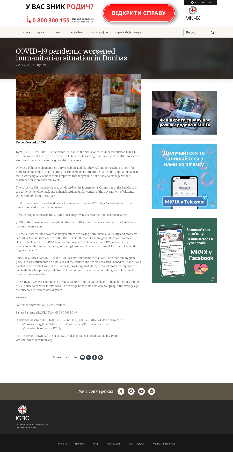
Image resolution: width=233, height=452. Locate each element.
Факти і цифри (98, 32)
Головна (24, 32)
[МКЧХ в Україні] (116, 13)
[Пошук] (212, 32)
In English (39, 65)
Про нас (42, 32)
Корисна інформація (128, 32)
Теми (57, 32)
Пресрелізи (75, 32)
